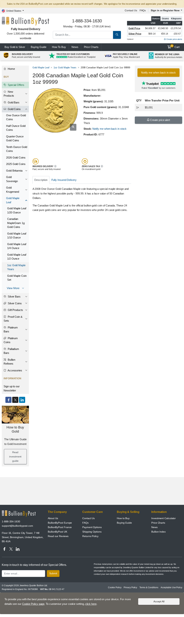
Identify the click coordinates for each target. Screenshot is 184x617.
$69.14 (151, 33)
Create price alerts (174, 39)
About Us (53, 518)
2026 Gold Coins (16, 157)
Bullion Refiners (9, 361)
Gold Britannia (14, 170)
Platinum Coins (11, 340)
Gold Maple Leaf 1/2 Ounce (16, 256)
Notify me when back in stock (109, 128)
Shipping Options (92, 531)
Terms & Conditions (148, 587)
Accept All (158, 601)
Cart (175, 47)
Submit (53, 573)
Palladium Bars (11, 351)
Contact (131, 10)
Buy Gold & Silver (14, 46)
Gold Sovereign (12, 179)
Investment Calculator (163, 518)
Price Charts (158, 522)
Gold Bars (13, 102)
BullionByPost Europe (60, 522)
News (75, 46)
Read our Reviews (58, 536)
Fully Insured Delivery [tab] (64, 179)
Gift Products (15, 309)
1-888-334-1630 (11, 521)
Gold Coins (14, 109)
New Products (9, 93)
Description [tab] (40, 179)
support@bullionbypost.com (17, 525)
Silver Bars (13, 296)
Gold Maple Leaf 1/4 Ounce (16, 246)
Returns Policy (90, 536)
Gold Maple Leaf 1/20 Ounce (16, 210)
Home (11, 68)
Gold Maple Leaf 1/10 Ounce (16, 235)
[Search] (117, 35)
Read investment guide (15, 456)
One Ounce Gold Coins (16, 117)
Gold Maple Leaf (41, 67)
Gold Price (134, 28)
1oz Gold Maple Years (65, 67)
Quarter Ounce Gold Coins (15, 138)
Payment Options (92, 527)
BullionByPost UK (57, 531)
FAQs (143, 10)
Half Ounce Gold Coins (16, 127)
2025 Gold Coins (16, 163)
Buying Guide (38, 46)
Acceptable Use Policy (171, 587)
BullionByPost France (60, 527)
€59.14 (164, 33)
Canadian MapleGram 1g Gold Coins (16, 222)
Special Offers (15, 84)
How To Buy (59, 46)
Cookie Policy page (33, 603)
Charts (91, 46)
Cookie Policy (114, 587)
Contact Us (88, 518)
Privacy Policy (130, 587)
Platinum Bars (11, 329)
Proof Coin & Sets (13, 318)
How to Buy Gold (15, 429)
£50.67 (177, 33)
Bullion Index (158, 531)
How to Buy (123, 518)
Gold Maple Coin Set (17, 277)
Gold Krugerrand (12, 189)
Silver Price (134, 33)
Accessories (14, 370)
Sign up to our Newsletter (12, 388)
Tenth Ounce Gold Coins (16, 149)
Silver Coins (14, 303)
